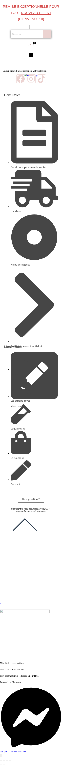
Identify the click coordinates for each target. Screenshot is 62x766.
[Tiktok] (41, 78)
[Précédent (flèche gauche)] (1, 764)
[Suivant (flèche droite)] (4, 764)
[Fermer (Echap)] (10, 760)
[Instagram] (31, 78)
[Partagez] (7, 760)
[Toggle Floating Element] (1, 755)
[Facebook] (20, 78)
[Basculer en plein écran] (4, 760)
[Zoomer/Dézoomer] (1, 760)
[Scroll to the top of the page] (25, 536)
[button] (31, 55)
